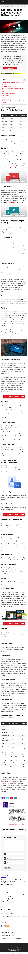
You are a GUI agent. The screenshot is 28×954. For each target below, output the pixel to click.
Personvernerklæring (10, 944)
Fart (3, 90)
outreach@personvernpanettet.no (20, 916)
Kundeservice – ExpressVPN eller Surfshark (13, 101)
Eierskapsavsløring (18, 947)
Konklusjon (4, 102)
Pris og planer (5, 99)
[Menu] (3, 2)
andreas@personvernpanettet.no (17, 824)
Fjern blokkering (6, 95)
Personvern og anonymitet (8, 93)
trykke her (18, 168)
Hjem (2, 6)
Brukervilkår (7, 945)
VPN (5, 6)
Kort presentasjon (6, 86)
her (25, 767)
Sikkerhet (4, 91)
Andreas (11, 803)
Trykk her (12, 202)
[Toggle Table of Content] (24, 80)
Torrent (4, 97)
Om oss (12, 945)
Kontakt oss (16, 945)
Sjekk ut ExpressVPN (15, 397)
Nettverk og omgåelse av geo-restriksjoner (13, 88)
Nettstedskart (18, 944)
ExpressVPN (10, 781)
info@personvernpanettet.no (10, 913)
